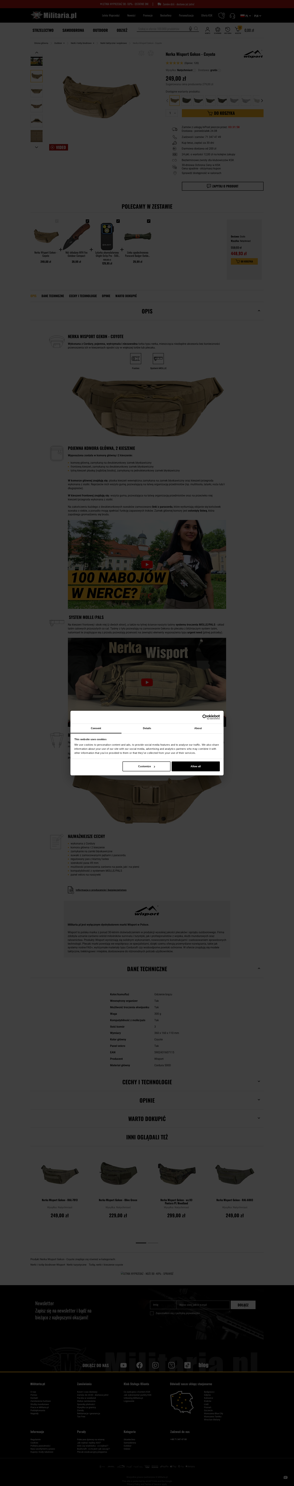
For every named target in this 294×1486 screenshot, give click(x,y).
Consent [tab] (96, 728)
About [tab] (198, 728)
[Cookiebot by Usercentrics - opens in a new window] (205, 717)
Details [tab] (147, 728)
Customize (144, 766)
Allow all (196, 766)
